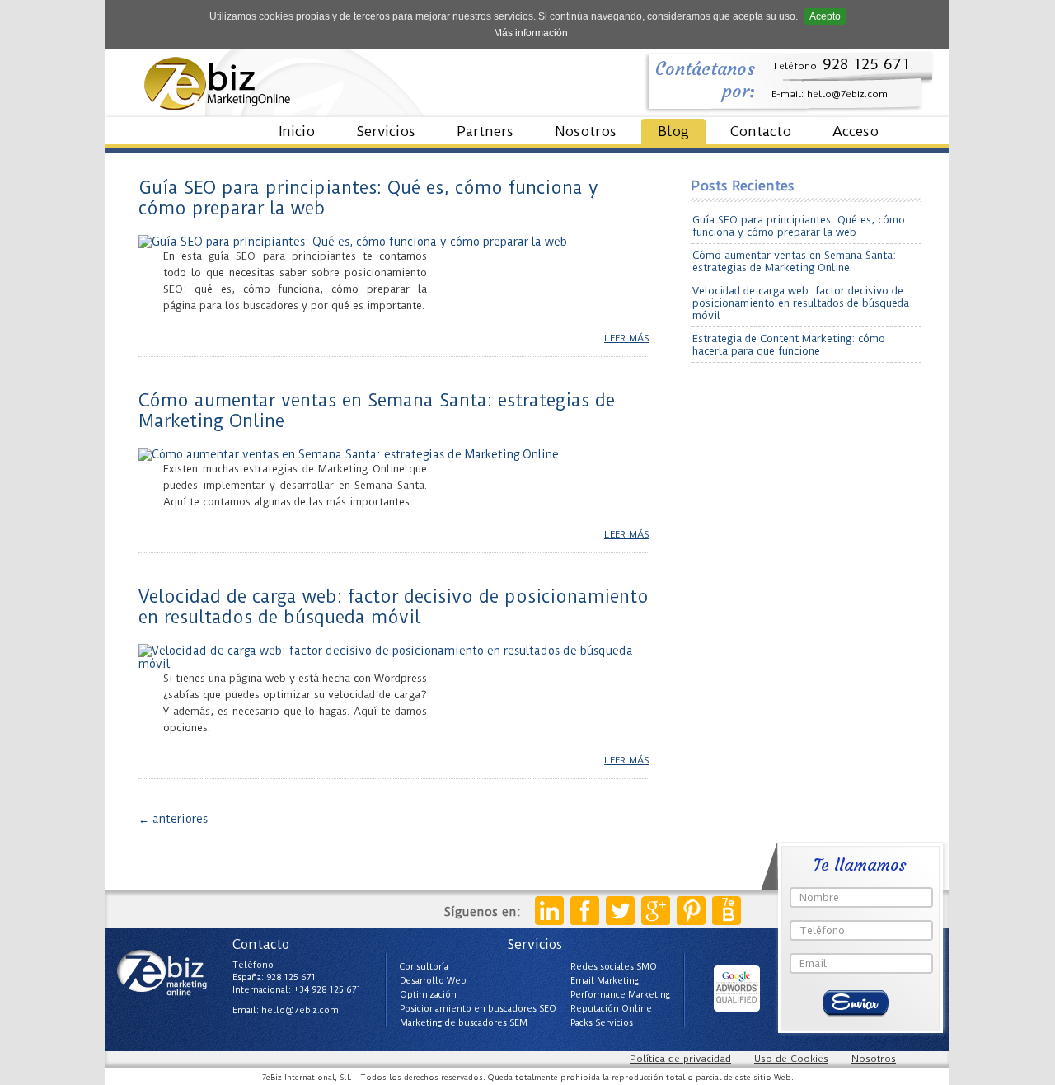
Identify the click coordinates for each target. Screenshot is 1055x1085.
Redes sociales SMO (613, 966)
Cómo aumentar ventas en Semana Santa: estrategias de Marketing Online (794, 261)
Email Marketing (604, 980)
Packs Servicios (601, 1022)
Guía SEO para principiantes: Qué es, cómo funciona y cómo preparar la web (798, 226)
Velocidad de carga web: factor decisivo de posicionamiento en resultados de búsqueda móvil (393, 606)
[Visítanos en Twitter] (620, 910)
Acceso (855, 131)
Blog (673, 131)
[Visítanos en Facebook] (584, 910)
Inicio (297, 131)
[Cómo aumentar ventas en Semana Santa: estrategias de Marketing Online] (348, 454)
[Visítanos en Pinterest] (691, 910)
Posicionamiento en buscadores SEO (478, 1008)
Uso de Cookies (791, 1058)
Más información (531, 33)
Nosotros (586, 131)
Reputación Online (611, 1008)
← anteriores (173, 818)
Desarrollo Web (433, 980)
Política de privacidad (680, 1058)
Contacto (760, 131)
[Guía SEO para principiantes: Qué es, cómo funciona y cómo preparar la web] (352, 241)
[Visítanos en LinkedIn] (549, 910)
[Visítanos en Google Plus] (655, 910)
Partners (485, 131)
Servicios (385, 131)
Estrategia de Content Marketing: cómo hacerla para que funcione (788, 344)
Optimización (428, 994)
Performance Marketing (620, 994)
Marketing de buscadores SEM (464, 1022)
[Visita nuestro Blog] (726, 910)
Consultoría (424, 966)
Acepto (825, 16)
